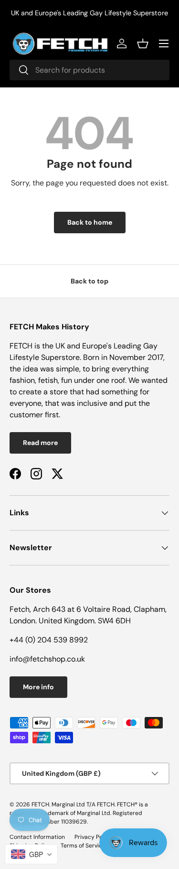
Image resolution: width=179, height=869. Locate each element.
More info (38, 687)
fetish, (49, 380)
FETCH (40, 804)
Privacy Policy (93, 837)
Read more (40, 442)
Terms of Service (83, 845)
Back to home (89, 222)
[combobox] (89, 70)
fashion (22, 380)
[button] (142, 43)
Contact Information (37, 837)
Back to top (89, 281)
